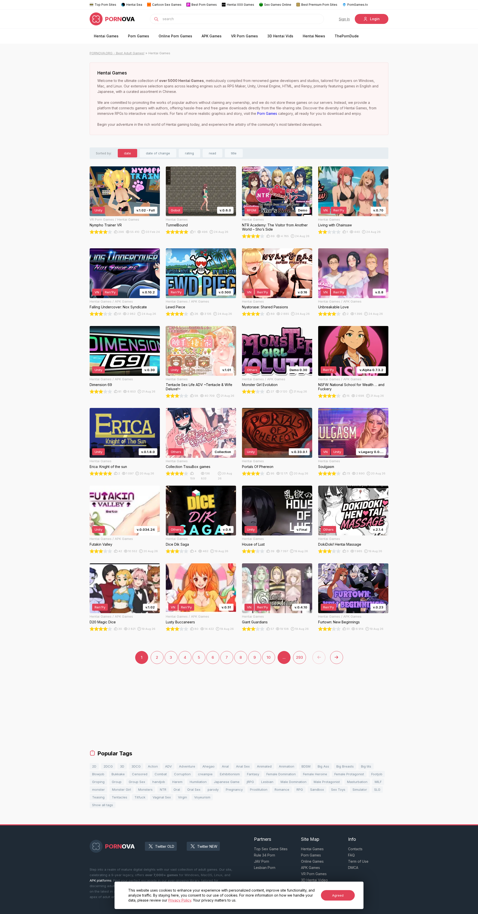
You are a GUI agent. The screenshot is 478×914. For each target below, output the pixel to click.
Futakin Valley (101, 544)
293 (299, 657)
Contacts (355, 849)
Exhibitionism (230, 774)
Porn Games (138, 36)
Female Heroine (315, 774)
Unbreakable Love (333, 307)
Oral (177, 789)
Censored (139, 774)
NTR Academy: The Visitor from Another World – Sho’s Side (275, 227)
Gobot (175, 210)
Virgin (182, 797)
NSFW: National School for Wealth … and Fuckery (351, 387)
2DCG (108, 766)
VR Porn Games (244, 36)
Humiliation (198, 782)
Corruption (182, 774)
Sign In (344, 19)
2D (94, 766)
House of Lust (253, 544)
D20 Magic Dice (103, 622)
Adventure (187, 766)
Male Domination (293, 782)
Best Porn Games (204, 4)
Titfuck (139, 797)
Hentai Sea (134, 4)
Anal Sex (243, 766)
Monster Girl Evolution (260, 385)
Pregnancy (234, 789)
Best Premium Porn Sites (319, 4)
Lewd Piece (175, 307)
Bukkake (118, 774)
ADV (168, 766)
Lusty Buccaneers (180, 622)
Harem (177, 782)
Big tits (366, 766)
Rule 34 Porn (264, 855)
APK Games (212, 36)
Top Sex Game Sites (271, 849)
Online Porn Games (175, 36)
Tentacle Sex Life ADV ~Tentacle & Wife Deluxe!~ (199, 387)
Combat (161, 774)
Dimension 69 (101, 385)
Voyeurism (202, 797)
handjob (158, 782)
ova (120, 19)
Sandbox (317, 789)
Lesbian (267, 782)
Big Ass (323, 766)
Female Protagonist (349, 774)
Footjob (376, 774)
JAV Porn (261, 861)
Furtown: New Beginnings (339, 622)
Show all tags (102, 805)
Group (116, 782)
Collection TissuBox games (188, 466)
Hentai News (314, 36)
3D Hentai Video (314, 880)
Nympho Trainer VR (106, 225)
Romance (282, 789)
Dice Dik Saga (177, 544)
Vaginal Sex (162, 797)
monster (98, 789)
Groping (98, 782)
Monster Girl (121, 789)
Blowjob (98, 774)
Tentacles (119, 797)
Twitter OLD (164, 846)
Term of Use (358, 861)
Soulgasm (326, 466)
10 (269, 657)
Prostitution (258, 789)
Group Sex (137, 782)
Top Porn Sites (105, 4)
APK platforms (101, 880)
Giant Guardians (255, 622)
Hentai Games (106, 36)
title (234, 153)
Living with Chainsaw (335, 225)
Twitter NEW (207, 846)
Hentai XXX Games (240, 4)
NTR (163, 789)
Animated (264, 766)
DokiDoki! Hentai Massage (339, 544)
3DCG (136, 766)
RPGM (251, 210)
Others (252, 370)
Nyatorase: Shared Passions (265, 307)
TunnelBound (177, 225)
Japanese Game (226, 782)
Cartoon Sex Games (166, 4)
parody (213, 789)
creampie (205, 774)
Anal (225, 766)
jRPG (250, 782)
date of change (158, 153)
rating (189, 153)
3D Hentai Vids (280, 36)
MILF (378, 782)
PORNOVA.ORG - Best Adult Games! (117, 53)
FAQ (351, 855)
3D (122, 766)
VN (325, 210)
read (212, 153)
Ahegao (208, 766)
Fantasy (253, 774)
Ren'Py (338, 210)
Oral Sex (193, 789)
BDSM (305, 766)
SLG (377, 789)
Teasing (98, 797)
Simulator (360, 789)
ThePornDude (347, 36)
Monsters (145, 789)
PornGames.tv (357, 4)
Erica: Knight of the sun (108, 466)
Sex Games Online (277, 4)
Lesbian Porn (264, 867)
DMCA (353, 867)
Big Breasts (345, 766)
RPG (300, 789)
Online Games (312, 861)
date (127, 153)
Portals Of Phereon (257, 466)
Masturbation (357, 782)
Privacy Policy (179, 900)
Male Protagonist (327, 782)
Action (153, 766)
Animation (286, 766)
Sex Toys (338, 789)
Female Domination (281, 774)
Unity (98, 210)
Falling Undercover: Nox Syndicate (118, 307)
